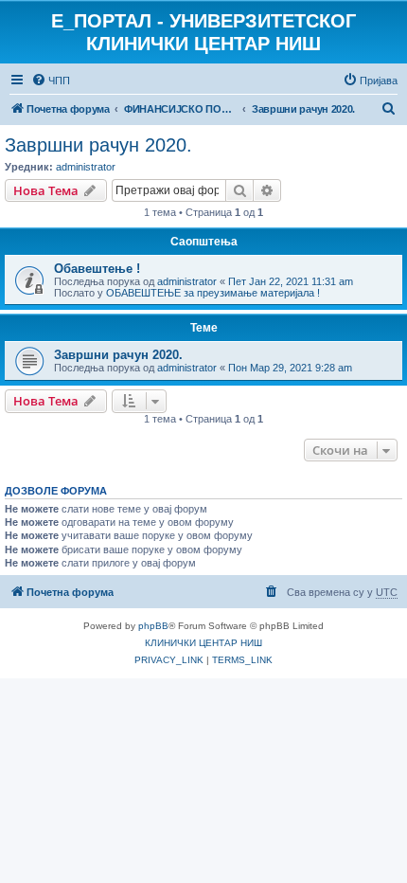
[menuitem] (50, 80)
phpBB (153, 626)
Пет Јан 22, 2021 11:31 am (290, 281)
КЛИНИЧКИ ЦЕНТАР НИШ (203, 643)
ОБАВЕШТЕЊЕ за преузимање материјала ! (213, 292)
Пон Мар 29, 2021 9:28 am (290, 367)
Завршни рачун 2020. (98, 145)
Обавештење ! (97, 268)
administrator (85, 166)
